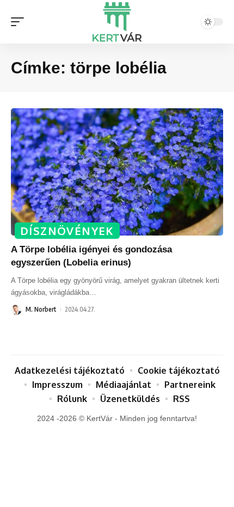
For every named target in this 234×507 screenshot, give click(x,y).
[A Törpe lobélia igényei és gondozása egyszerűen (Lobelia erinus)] (117, 172)
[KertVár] (117, 22)
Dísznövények (67, 231)
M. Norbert (41, 309)
